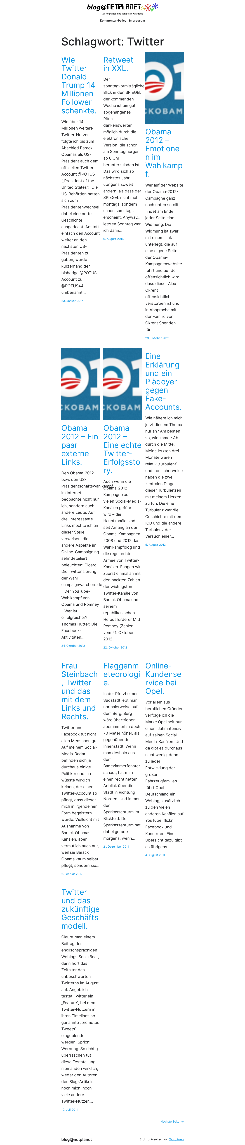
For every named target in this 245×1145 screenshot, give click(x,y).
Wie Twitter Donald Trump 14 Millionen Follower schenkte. (79, 85)
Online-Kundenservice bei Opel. (163, 678)
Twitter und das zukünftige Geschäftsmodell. (80, 909)
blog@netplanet (76, 1139)
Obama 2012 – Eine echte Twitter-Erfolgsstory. (122, 449)
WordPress (176, 1139)
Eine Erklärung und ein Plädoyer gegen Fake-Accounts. (163, 381)
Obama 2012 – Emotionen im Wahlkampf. (164, 152)
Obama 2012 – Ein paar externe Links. (79, 445)
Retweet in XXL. (118, 64)
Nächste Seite (172, 1121)
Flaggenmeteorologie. (121, 674)
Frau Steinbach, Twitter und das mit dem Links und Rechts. (79, 691)
